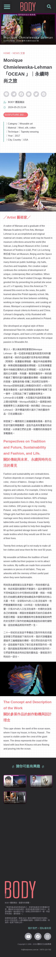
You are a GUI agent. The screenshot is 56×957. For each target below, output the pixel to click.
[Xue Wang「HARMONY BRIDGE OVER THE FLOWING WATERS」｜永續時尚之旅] (41, 830)
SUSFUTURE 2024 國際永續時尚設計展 (16, 115)
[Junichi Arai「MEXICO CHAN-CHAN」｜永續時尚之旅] (14, 797)
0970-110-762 (45, 950)
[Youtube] (28, 936)
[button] (7, 6)
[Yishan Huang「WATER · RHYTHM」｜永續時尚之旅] (14, 813)
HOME (6, 53)
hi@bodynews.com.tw (29, 950)
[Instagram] (47, 936)
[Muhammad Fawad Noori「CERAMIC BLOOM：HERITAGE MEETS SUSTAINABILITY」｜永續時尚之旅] (41, 813)
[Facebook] (37, 936)
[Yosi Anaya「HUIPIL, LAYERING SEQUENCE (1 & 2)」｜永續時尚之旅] (14, 830)
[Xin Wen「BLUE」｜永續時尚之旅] (41, 846)
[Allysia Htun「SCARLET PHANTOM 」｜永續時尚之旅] (41, 797)
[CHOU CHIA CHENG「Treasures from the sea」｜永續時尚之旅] (41, 781)
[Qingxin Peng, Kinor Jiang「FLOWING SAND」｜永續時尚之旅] (14, 862)
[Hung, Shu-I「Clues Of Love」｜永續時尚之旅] (14, 846)
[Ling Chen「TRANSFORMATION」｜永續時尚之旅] (41, 862)
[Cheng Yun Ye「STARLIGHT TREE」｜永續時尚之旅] (14, 781)
